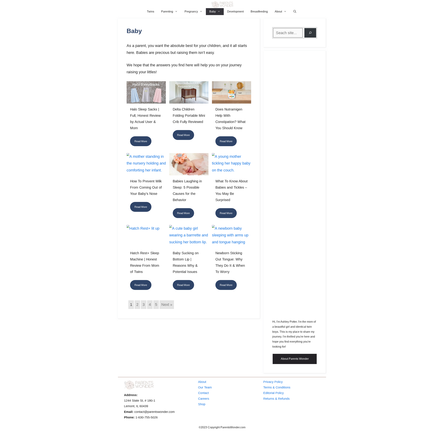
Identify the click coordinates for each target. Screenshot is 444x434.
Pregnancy (191, 11)
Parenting (167, 11)
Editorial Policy (273, 393)
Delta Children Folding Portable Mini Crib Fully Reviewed (189, 115)
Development (235, 11)
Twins (150, 11)
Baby (212, 11)
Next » (166, 304)
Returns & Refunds (276, 398)
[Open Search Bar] (295, 11)
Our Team (205, 387)
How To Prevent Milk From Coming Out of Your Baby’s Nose (146, 187)
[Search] (310, 33)
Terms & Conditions (276, 387)
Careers (203, 398)
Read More (140, 141)
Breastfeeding (259, 11)
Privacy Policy (273, 382)
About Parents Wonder (295, 358)
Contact (203, 393)
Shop (201, 404)
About (278, 11)
